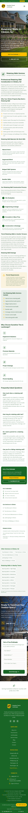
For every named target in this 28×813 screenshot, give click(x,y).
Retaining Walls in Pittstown (8, 588)
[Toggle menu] (24, 6)
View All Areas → (14, 768)
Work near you (22, 804)
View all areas (3, 592)
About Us (14, 730)
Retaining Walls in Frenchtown (9, 583)
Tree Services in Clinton (10, 511)
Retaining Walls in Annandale (8, 571)
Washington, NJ (14, 765)
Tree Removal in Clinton (10, 508)
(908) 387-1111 (15, 59)
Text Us (22, 811)
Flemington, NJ (14, 763)
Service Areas (14, 737)
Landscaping (14, 735)
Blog (14, 740)
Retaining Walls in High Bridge (9, 568)
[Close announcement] (26, 1)
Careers (14, 742)
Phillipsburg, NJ (14, 760)
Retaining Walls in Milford (8, 580)
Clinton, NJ (14, 756)
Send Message (13, 671)
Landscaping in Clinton (10, 517)
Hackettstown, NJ (14, 758)
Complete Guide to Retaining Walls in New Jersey (14, 531)
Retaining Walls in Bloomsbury (9, 574)
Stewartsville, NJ (14, 753)
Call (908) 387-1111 (15, 481)
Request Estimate (14, 477)
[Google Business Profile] (17, 721)
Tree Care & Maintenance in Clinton (13, 514)
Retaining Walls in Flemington (9, 585)
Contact (14, 745)
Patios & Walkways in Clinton (11, 521)
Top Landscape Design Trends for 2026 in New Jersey (13, 533)
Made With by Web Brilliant (14, 809)
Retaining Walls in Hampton (8, 577)
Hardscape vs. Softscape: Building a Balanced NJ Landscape (14, 537)
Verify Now (22, 1)
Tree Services (14, 732)
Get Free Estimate (13, 54)
